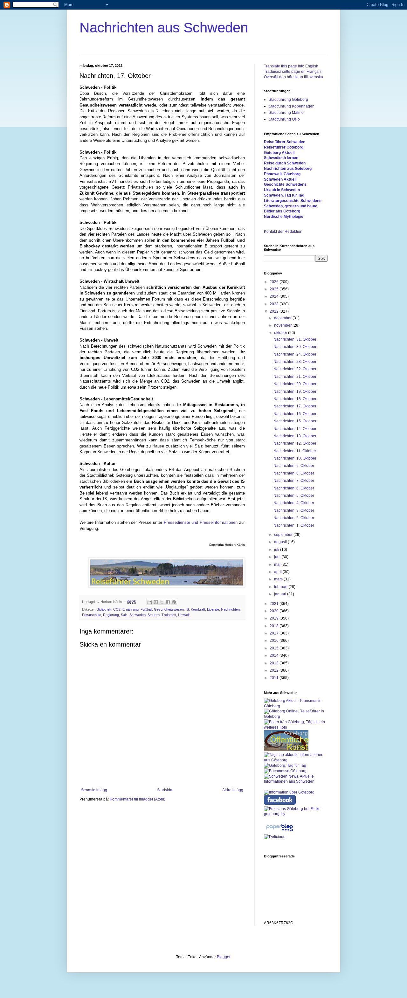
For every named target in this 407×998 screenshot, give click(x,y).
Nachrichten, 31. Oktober (294, 339)
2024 (274, 296)
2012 (274, 670)
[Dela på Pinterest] (174, 602)
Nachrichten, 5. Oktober (293, 495)
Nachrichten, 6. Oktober (293, 488)
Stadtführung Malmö (286, 112)
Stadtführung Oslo (284, 119)
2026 (274, 282)
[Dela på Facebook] (168, 602)
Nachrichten (230, 609)
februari (281, 587)
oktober (281, 332)
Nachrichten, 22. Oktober (294, 369)
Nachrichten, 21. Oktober (294, 376)
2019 (274, 618)
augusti (281, 542)
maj (277, 564)
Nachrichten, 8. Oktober (293, 473)
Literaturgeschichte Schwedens (292, 200)
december (283, 318)
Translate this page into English (291, 66)
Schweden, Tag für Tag (284, 195)
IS (187, 609)
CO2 (117, 609)
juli (277, 549)
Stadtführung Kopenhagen (291, 106)
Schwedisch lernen (281, 158)
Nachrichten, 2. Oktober (293, 518)
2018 (274, 626)
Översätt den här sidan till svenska (293, 77)
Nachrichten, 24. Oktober (294, 354)
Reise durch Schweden (285, 163)
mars (279, 579)
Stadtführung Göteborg (288, 99)
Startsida (164, 790)
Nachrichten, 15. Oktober (294, 421)
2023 (274, 304)
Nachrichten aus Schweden (163, 27)
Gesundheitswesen (169, 609)
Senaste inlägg (94, 790)
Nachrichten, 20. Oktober (294, 384)
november (283, 325)
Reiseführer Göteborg (283, 147)
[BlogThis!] (156, 602)
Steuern (154, 615)
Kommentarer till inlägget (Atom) (137, 799)
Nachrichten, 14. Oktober (294, 428)
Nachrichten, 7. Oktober (293, 480)
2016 (274, 640)
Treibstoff (169, 615)
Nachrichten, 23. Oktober (294, 361)
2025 (274, 289)
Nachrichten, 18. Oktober (294, 399)
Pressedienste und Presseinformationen (201, 522)
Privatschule (91, 615)
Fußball (146, 609)
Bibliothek (104, 609)
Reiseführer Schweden (284, 142)
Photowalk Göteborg (282, 174)
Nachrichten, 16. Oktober (294, 414)
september (283, 534)
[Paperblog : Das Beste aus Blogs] (279, 831)
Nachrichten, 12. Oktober (294, 443)
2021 (274, 603)
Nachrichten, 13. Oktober (294, 436)
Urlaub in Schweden (282, 190)
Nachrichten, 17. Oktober (294, 406)
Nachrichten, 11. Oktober (294, 451)
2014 (274, 655)
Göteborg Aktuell (279, 152)
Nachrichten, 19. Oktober (294, 391)
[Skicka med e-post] (150, 602)
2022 (274, 311)
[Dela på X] (162, 602)
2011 (274, 678)
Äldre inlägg (232, 790)
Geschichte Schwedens (285, 184)
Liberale (213, 609)
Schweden (137, 615)
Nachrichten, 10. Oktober (294, 458)
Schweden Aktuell (280, 179)
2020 (274, 611)
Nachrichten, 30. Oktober (294, 346)
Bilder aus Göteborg (282, 211)
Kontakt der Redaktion (283, 231)
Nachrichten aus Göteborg (288, 168)
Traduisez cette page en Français (292, 71)
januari (280, 594)
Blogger (223, 957)
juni (277, 557)
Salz (124, 615)
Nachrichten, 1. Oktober (293, 525)
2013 (274, 663)
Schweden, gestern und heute (290, 206)
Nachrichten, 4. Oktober (293, 503)
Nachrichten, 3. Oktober (293, 510)
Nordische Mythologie (283, 216)
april (278, 572)
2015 (274, 648)
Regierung (111, 615)
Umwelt (184, 615)
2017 (274, 633)
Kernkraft (198, 609)
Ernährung (130, 609)
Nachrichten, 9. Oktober (293, 465)
